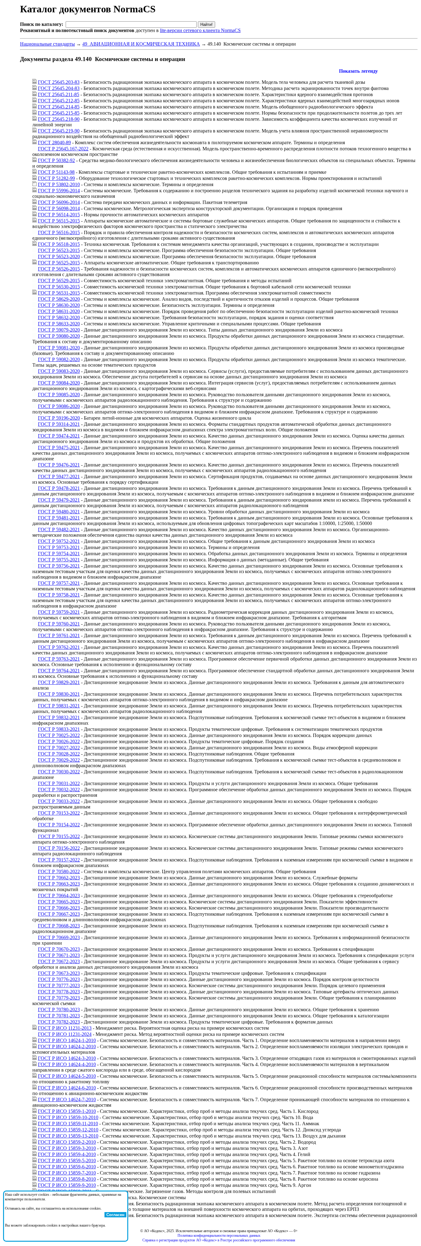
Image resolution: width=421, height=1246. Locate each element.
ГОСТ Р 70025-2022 (59, 735)
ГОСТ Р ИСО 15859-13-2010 (68, 1135)
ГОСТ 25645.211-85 (58, 94)
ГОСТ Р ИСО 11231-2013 (65, 1028)
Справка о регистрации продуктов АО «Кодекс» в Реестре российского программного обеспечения (218, 1240)
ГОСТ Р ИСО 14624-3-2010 (67, 1058)
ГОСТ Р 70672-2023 (59, 961)
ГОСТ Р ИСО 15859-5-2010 (67, 1160)
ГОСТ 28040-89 (54, 142)
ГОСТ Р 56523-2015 (59, 250)
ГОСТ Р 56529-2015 (59, 280)
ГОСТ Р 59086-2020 (59, 406)
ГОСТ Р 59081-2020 (59, 347)
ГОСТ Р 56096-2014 (59, 202)
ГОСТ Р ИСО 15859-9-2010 (67, 1185)
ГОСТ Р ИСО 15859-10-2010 (68, 1117)
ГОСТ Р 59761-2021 (59, 635)
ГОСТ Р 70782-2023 (59, 1021)
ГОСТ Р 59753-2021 (59, 547)
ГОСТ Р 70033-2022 (59, 801)
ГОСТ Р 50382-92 (56, 160)
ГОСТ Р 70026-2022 (59, 741)
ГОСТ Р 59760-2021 (59, 623)
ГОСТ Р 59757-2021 (59, 583)
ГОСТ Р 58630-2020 (59, 305)
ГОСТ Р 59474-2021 (59, 435)
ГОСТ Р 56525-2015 (59, 262)
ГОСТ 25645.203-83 (59, 82)
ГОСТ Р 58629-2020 (59, 299)
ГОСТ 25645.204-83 (59, 88)
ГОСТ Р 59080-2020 (59, 336)
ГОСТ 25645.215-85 (59, 113)
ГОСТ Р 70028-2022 (59, 753)
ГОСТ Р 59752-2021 (59, 541)
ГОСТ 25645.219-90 (59, 130)
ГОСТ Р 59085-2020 (59, 394)
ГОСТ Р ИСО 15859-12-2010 (68, 1129)
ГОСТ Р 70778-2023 (59, 991)
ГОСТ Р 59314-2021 (59, 424)
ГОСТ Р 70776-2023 (59, 979)
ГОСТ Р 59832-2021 (59, 717)
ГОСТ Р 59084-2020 (59, 382)
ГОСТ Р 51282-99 (56, 178)
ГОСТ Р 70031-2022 (59, 783)
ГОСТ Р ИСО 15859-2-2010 (67, 1142)
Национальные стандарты (47, 44)
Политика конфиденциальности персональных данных (219, 1235)
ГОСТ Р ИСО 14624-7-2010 (67, 1099)
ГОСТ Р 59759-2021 (59, 612)
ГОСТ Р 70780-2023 (59, 1009)
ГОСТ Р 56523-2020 (59, 256)
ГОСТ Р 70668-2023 (59, 925)
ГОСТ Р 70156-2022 (59, 848)
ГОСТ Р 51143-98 (56, 172)
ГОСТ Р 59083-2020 (59, 371)
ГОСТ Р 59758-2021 (59, 594)
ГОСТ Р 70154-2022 (59, 824)
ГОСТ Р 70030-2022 (59, 771)
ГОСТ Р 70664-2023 (59, 895)
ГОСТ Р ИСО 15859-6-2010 (67, 1166)
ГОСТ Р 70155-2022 (59, 836)
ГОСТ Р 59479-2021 (59, 500)
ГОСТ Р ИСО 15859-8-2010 (67, 1179)
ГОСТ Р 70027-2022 (59, 747)
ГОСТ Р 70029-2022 (59, 760)
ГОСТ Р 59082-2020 (59, 359)
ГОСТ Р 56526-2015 (59, 268)
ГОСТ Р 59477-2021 (59, 476)
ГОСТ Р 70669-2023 (59, 937)
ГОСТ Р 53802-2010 (59, 184)
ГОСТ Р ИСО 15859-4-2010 (67, 1154)
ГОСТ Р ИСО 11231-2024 (65, 1034)
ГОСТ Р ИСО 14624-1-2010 (67, 1040)
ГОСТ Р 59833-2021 (59, 729)
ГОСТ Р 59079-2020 (59, 329)
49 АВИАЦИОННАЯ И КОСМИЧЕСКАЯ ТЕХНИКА (141, 44)
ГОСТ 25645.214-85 (59, 106)
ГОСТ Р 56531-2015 (59, 292)
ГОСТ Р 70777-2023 (59, 985)
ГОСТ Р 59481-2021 (59, 517)
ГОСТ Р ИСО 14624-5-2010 (67, 1076)
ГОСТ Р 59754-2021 (59, 553)
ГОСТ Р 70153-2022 (59, 813)
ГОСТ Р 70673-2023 (59, 973)
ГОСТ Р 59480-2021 (59, 511)
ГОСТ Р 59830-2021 (59, 694)
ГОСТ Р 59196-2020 (59, 418)
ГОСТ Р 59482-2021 (59, 529)
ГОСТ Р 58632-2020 (59, 317)
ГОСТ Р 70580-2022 (59, 871)
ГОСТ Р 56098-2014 (59, 208)
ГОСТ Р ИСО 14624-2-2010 (67, 1046)
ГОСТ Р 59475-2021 (59, 447)
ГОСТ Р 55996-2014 (59, 190)
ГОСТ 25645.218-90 (59, 119)
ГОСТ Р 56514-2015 (59, 214)
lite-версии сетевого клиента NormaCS (200, 30)
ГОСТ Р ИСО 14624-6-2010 (67, 1087)
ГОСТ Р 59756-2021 (59, 565)
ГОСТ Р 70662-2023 (59, 877)
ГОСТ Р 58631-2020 (59, 311)
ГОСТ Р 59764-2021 (59, 670)
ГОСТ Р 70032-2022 (59, 789)
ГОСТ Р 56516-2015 (59, 232)
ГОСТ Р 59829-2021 (59, 682)
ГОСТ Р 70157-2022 (59, 859)
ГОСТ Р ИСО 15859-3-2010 (67, 1148)
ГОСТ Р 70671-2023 (59, 955)
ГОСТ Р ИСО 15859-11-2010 (68, 1123)
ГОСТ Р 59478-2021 (59, 488)
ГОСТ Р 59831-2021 (59, 705)
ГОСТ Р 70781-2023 (59, 1015)
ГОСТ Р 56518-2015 (59, 244)
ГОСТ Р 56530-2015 (59, 286)
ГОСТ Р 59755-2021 (59, 559)
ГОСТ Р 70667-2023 (59, 914)
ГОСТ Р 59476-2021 (59, 464)
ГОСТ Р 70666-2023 (59, 907)
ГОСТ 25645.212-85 (59, 100)
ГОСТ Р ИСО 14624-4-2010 (67, 1064)
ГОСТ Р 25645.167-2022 (63, 148)
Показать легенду (358, 71)
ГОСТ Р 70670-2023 (59, 949)
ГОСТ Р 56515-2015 (59, 220)
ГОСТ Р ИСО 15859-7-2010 (67, 1172)
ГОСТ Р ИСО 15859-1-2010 (67, 1111)
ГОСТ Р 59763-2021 (59, 659)
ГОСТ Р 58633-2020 (59, 323)
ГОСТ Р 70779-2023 (59, 997)
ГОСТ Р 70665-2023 (59, 901)
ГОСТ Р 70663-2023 (59, 883)
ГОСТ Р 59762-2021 (59, 647)
